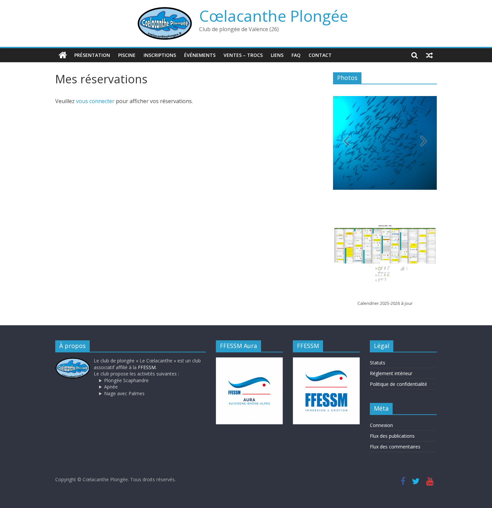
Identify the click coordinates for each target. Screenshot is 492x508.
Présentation (92, 55)
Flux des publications (392, 436)
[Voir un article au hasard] (429, 55)
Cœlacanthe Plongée (273, 15)
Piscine (127, 55)
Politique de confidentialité (398, 384)
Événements (200, 55)
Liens (277, 55)
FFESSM (147, 367)
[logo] (72, 360)
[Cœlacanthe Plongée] (62, 55)
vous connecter (95, 101)
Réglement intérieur (391, 373)
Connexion (381, 425)
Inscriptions (160, 55)
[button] (423, 143)
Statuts (377, 362)
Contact (320, 55)
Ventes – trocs (243, 55)
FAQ (296, 55)
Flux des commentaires (395, 446)
